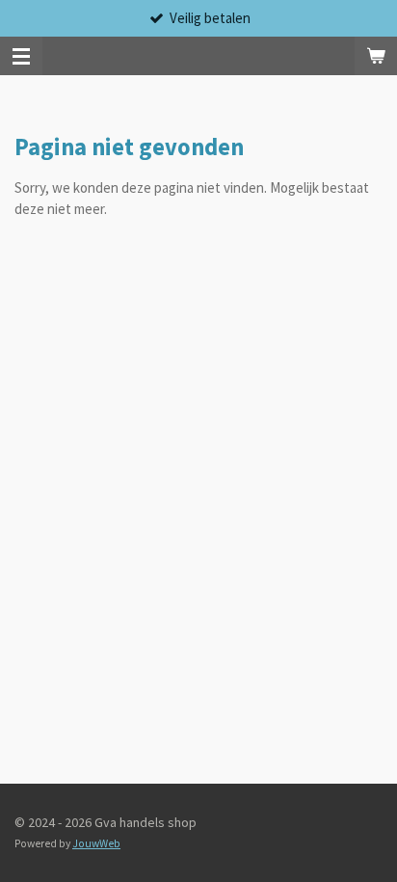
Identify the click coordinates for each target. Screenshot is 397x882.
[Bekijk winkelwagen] (376, 56)
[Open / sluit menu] (21, 56)
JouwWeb (96, 843)
